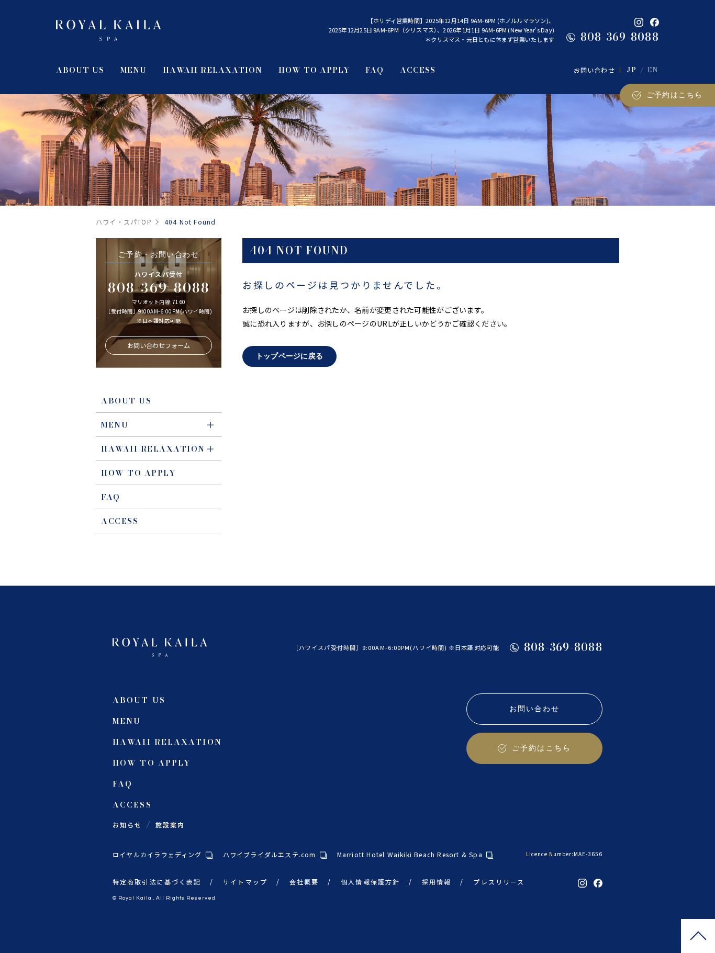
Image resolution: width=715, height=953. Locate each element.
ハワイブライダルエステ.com (269, 854)
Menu (114, 425)
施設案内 (170, 824)
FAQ (110, 497)
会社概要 (304, 881)
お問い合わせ (594, 69)
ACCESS (119, 521)
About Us (126, 401)
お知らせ (127, 824)
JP (631, 70)
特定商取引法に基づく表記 (157, 881)
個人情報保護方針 (370, 881)
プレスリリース (498, 881)
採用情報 (436, 881)
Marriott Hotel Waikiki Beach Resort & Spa (410, 854)
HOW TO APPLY (138, 473)
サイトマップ (245, 881)
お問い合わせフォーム (158, 345)
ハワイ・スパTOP (124, 221)
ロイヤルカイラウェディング (157, 854)
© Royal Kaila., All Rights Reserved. (165, 898)
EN (653, 70)
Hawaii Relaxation (153, 449)
